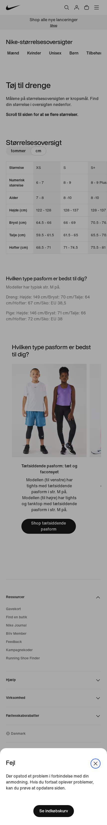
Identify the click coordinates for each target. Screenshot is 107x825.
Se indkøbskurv (53, 811)
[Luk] (95, 763)
